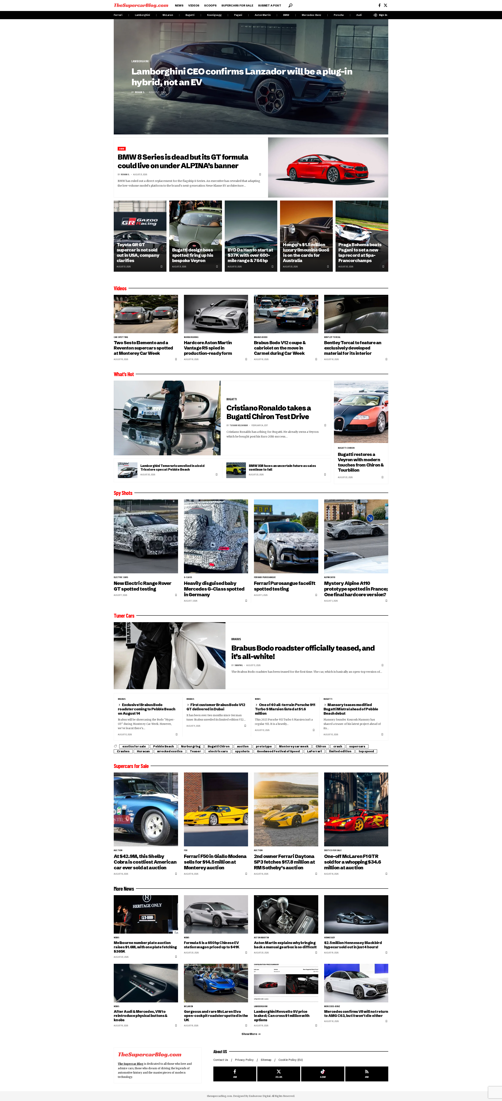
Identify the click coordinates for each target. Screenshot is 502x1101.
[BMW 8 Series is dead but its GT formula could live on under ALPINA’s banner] (328, 167)
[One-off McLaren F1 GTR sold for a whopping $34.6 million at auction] (356, 809)
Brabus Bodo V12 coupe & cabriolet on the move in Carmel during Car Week (280, 348)
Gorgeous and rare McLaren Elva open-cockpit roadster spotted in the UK (216, 1015)
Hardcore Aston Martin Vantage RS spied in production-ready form (208, 348)
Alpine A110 (329, 577)
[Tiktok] (322, 1074)
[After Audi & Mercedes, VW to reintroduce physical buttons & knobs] (146, 983)
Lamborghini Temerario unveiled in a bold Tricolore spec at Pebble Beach (172, 467)
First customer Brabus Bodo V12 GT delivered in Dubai (215, 707)
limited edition (340, 751)
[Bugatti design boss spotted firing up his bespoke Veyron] (195, 236)
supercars (357, 746)
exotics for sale (134, 746)
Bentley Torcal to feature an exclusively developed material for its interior (352, 348)
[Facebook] (379, 5)
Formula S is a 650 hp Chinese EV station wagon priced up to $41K (211, 944)
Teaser (195, 751)
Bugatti (190, 15)
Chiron (321, 746)
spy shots (242, 751)
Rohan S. (140, 92)
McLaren (168, 15)
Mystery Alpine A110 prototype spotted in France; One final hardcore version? (356, 588)
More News (124, 888)
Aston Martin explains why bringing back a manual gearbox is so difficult (285, 944)
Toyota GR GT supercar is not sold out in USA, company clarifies (138, 252)
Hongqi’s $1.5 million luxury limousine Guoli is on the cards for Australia (306, 252)
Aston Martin (263, 15)
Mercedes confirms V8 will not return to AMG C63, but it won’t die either (356, 1013)
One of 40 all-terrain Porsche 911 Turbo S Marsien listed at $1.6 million (285, 709)
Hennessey (329, 937)
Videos (120, 288)
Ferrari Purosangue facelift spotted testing (284, 586)
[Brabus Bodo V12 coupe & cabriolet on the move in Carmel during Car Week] (286, 314)
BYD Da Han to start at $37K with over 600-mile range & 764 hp (250, 255)
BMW (286, 15)
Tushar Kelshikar (239, 425)
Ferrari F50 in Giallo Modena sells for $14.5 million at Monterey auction (215, 861)
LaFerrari (314, 751)
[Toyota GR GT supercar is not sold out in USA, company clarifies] (140, 236)
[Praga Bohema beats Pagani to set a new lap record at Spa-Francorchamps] (362, 236)
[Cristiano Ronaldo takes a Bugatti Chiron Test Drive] (167, 418)
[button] (290, 5)
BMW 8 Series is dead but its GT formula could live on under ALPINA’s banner (183, 161)
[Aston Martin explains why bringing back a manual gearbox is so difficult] (286, 914)
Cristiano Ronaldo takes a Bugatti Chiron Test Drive (268, 412)
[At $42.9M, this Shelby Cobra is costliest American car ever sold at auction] (146, 809)
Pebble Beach (163, 746)
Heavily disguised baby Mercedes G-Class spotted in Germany (214, 588)
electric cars (121, 577)
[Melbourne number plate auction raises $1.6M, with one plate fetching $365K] (146, 914)
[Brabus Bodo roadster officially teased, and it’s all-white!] (170, 655)
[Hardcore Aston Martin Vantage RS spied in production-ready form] (216, 314)
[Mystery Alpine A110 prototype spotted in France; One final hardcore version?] (356, 536)
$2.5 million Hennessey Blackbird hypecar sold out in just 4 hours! (353, 944)
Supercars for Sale (131, 766)
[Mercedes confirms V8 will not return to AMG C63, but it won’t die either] (356, 983)
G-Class (188, 577)
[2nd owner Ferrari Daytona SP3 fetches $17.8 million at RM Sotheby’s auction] (286, 809)
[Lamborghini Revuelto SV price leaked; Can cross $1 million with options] (286, 983)
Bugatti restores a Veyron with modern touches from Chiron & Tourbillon (361, 462)
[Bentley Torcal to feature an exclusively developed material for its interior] (356, 314)
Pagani (238, 15)
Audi (359, 15)
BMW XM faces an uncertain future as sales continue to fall (282, 467)
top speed (366, 751)
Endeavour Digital (259, 1096)
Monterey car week (293, 746)
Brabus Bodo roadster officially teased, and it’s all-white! (303, 652)
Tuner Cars (124, 615)
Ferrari (118, 15)
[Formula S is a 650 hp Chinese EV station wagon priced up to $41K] (216, 914)
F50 (185, 850)
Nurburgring (191, 337)
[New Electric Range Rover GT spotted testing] (146, 536)
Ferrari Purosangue (265, 577)
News (257, 699)
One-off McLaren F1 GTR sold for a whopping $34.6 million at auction (352, 861)
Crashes (123, 751)
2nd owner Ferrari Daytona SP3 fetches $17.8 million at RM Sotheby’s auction (284, 861)
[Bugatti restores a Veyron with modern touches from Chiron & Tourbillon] (361, 412)
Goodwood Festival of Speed (278, 751)
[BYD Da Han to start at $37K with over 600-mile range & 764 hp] (251, 236)
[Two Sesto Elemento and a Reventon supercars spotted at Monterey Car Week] (146, 314)
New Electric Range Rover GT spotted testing (142, 586)
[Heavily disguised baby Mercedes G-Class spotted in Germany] (216, 536)
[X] (385, 5)
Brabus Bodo (260, 337)
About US (220, 1051)
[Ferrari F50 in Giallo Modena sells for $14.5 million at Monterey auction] (216, 809)
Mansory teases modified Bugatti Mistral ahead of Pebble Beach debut (351, 709)
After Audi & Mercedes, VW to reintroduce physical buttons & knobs (140, 1015)
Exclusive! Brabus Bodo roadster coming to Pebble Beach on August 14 (146, 709)
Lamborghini (142, 15)
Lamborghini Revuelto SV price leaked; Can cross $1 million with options (281, 1015)
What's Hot (124, 374)
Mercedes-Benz (311, 15)
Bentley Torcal (332, 337)
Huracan (143, 751)
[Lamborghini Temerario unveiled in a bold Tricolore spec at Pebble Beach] (127, 470)
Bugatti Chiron (346, 448)
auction (243, 746)
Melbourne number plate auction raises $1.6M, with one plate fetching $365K (145, 947)
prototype (264, 746)
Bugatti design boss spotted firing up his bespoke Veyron (192, 255)
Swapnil (239, 665)
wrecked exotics (170, 751)
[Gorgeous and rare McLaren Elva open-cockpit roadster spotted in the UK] (216, 983)
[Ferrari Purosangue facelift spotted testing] (286, 536)
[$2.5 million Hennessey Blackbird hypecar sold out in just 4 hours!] (356, 914)
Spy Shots (123, 493)
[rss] (366, 1074)
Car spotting (121, 337)
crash (337, 746)
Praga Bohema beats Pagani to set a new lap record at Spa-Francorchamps (359, 252)
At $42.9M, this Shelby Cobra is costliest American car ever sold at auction (145, 861)
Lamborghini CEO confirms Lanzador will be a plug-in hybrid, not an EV (241, 77)
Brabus (236, 639)
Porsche (339, 15)
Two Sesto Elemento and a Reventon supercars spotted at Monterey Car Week (143, 348)
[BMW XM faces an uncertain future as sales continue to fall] (236, 470)
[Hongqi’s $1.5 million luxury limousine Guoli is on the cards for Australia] (306, 236)
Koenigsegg (214, 15)
